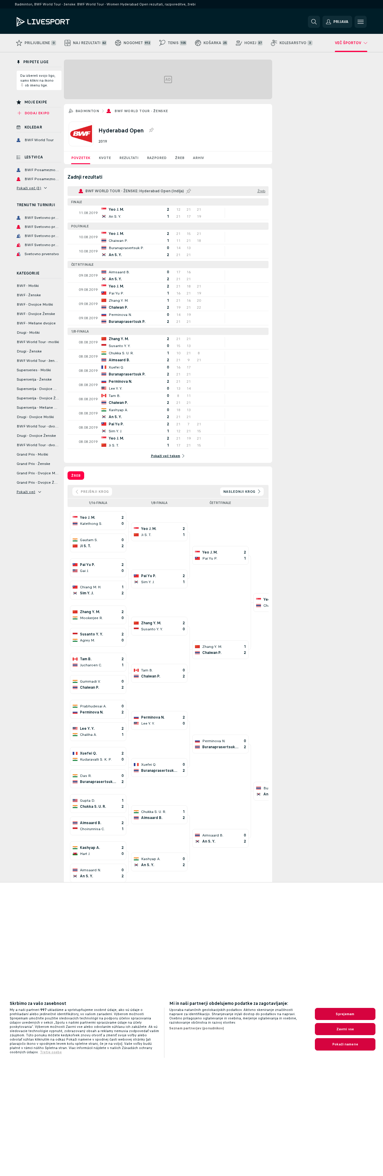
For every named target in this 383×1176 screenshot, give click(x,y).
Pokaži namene (345, 1044)
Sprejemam (345, 1014)
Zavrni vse (345, 1029)
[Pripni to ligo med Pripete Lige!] (151, 130)
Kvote (105, 158)
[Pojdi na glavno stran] (58, 22)
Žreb (179, 158)
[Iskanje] (314, 22)
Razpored (157, 158)
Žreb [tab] (76, 475)
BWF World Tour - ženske (141, 111)
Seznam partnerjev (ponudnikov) (196, 1028)
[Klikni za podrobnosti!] (168, 213)
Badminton (87, 111)
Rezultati (128, 158)
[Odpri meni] (361, 22)
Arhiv (198, 158)
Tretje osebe (51, 1052)
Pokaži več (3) (29, 188)
